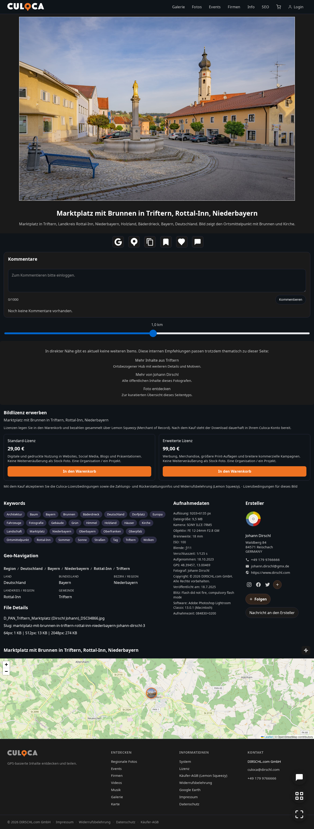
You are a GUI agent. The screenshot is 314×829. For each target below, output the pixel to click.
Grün (74, 523)
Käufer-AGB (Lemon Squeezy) (203, 775)
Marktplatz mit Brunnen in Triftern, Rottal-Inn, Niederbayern (157, 213)
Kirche (146, 523)
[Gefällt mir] (182, 242)
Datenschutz (189, 804)
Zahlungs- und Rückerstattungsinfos (143, 486)
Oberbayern (87, 531)
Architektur (14, 514)
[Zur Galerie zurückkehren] (299, 796)
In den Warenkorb (79, 471)
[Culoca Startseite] (25, 7)
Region (10, 568)
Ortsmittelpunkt (18, 540)
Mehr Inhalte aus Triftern (157, 360)
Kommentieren (290, 299)
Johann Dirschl (258, 535)
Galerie (178, 6)
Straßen (99, 540)
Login (299, 6)
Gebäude (57, 523)
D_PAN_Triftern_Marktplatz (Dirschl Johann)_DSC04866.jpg (54, 618)
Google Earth (189, 789)
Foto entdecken (157, 388)
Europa (158, 514)
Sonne (82, 540)
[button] (151, 693)
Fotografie (36, 523)
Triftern (131, 540)
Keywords (14, 503)
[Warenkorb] (278, 7)
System (185, 761)
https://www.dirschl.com (270, 572)
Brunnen (69, 514)
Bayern (50, 514)
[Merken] (166, 242)
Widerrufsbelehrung (196, 486)
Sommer (64, 540)
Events (215, 6)
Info (251, 6)
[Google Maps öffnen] (118, 242)
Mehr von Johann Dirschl (157, 374)
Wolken (148, 540)
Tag (115, 540)
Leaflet (268, 737)
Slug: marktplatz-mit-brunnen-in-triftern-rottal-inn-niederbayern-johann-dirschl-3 (74, 625)
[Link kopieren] (150, 242)
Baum (34, 514)
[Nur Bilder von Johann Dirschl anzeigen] (253, 520)
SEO (265, 6)
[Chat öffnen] (299, 777)
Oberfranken (112, 531)
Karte (115, 804)
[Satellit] (306, 650)
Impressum (188, 797)
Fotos (197, 6)
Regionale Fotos (124, 761)
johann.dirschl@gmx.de (270, 566)
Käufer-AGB (150, 822)
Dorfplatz (138, 514)
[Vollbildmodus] (299, 814)
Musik (116, 789)
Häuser (129, 523)
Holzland (111, 523)
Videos (116, 782)
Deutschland (115, 514)
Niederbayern (61, 531)
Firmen (234, 6)
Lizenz (184, 768)
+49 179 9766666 (265, 559)
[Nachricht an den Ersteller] (197, 242)
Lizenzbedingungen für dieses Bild (270, 486)
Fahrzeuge (14, 523)
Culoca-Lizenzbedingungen (77, 486)
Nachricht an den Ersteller (272, 612)
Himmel (91, 523)
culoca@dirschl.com (264, 769)
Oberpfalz (135, 531)
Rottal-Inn (44, 540)
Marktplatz (37, 531)
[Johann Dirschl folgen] (277, 584)
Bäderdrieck (91, 514)
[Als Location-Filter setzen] (134, 242)
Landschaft (14, 531)
